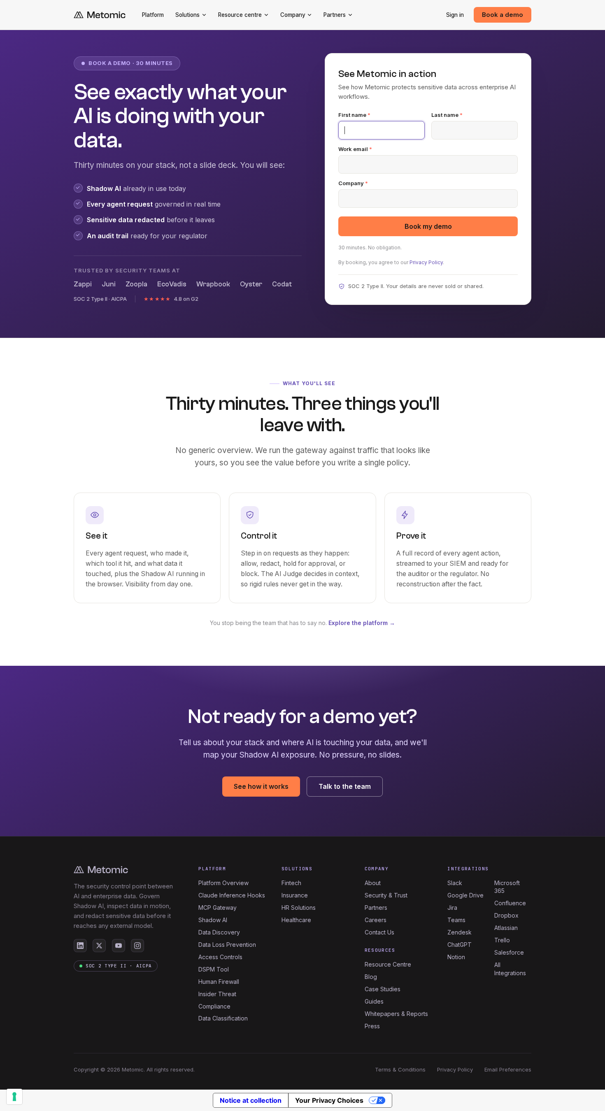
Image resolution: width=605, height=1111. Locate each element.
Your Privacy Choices (329, 1100)
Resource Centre (388, 964)
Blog (371, 976)
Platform (153, 15)
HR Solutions (299, 907)
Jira (452, 907)
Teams (456, 919)
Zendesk (459, 932)
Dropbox (506, 915)
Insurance (295, 895)
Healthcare (296, 919)
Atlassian (506, 927)
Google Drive (465, 895)
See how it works (261, 786)
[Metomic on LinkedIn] (80, 945)
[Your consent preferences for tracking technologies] (14, 1096)
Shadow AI (212, 919)
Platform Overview (223, 882)
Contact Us (379, 932)
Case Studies (382, 988)
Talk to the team (345, 786)
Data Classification (223, 1018)
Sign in (455, 15)
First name (354, 115)
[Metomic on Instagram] (137, 945)
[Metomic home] (100, 15)
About (373, 882)
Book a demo (502, 15)
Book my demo (428, 226)
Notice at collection (251, 1100)
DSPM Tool (213, 969)
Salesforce (509, 952)
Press (372, 1026)
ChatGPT (459, 944)
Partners (334, 15)
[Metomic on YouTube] (118, 945)
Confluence (510, 902)
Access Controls (220, 956)
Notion (456, 956)
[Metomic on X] (99, 945)
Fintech (291, 882)
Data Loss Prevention (227, 944)
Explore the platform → (361, 622)
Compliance (214, 1006)
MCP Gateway (217, 907)
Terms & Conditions (400, 1070)
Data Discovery (219, 932)
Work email (355, 149)
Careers (375, 919)
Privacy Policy (426, 262)
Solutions (187, 15)
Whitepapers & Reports (396, 1013)
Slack (454, 882)
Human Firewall (218, 981)
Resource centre (240, 15)
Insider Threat (217, 993)
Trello (502, 940)
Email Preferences (507, 1070)
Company (292, 15)
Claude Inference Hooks (231, 895)
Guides (374, 1001)
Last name (447, 115)
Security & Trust (386, 895)
